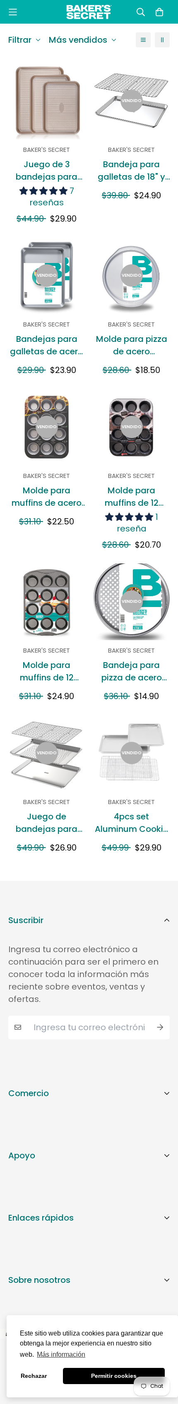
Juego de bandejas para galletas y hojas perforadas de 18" (46, 823)
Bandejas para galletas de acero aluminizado (46, 345)
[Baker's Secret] (89, 12)
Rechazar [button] (34, 1375)
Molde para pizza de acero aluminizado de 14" (131, 345)
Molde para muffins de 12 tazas (132, 497)
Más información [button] (61, 1354)
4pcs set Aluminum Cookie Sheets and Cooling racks (131, 823)
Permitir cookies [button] (114, 1375)
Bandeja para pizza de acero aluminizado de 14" (131, 671)
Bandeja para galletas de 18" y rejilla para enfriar (131, 170)
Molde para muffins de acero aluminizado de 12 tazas (47, 497)
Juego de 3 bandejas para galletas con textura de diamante (46, 170)
